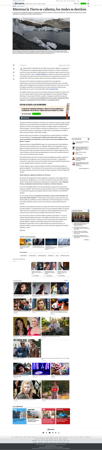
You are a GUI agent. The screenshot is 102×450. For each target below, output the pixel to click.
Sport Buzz (61, 440)
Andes (57, 255)
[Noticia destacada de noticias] (19, 410)
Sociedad (43, 3)
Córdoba (48, 437)
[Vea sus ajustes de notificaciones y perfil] (88, 3)
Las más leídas (77, 211)
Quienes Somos (40, 442)
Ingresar (77, 3)
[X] (46, 433)
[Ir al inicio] (20, 3)
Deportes (41, 437)
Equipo (55, 442)
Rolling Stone (55, 440)
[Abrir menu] (13, 4)
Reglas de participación (61, 442)
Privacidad (51, 442)
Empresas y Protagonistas (63, 437)
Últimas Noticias (29, 3)
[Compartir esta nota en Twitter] (14, 69)
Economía (25, 437)
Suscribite (83, 3)
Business (56, 437)
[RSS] (55, 432)
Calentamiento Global (42, 255)
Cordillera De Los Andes (65, 255)
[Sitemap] (58, 432)
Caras (74, 437)
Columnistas (76, 139)
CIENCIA (14, 6)
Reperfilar (52, 437)
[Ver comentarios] (88, 6)
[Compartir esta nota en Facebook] (14, 65)
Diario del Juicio (88, 437)
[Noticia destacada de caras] (48, 410)
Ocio (45, 437)
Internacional (33, 437)
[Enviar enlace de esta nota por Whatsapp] (14, 72)
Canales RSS (35, 442)
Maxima (68, 440)
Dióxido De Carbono (32, 255)
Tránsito (67, 442)
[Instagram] (52, 433)
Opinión (39, 3)
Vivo (83, 437)
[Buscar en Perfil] (88, 1)
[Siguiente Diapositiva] (69, 270)
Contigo (42, 440)
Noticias (70, 437)
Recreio (65, 440)
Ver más (86, 239)
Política (35, 3)
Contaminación (50, 255)
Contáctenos (46, 442)
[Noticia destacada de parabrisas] (63, 410)
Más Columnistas (83, 168)
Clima (38, 437)
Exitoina (77, 437)
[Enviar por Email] (14, 76)
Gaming (80, 437)
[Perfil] (20, 406)
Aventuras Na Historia (48, 440)
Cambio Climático (24, 255)
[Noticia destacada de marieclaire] (34, 410)
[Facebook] (43, 433)
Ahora (12, 437)
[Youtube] (49, 432)
